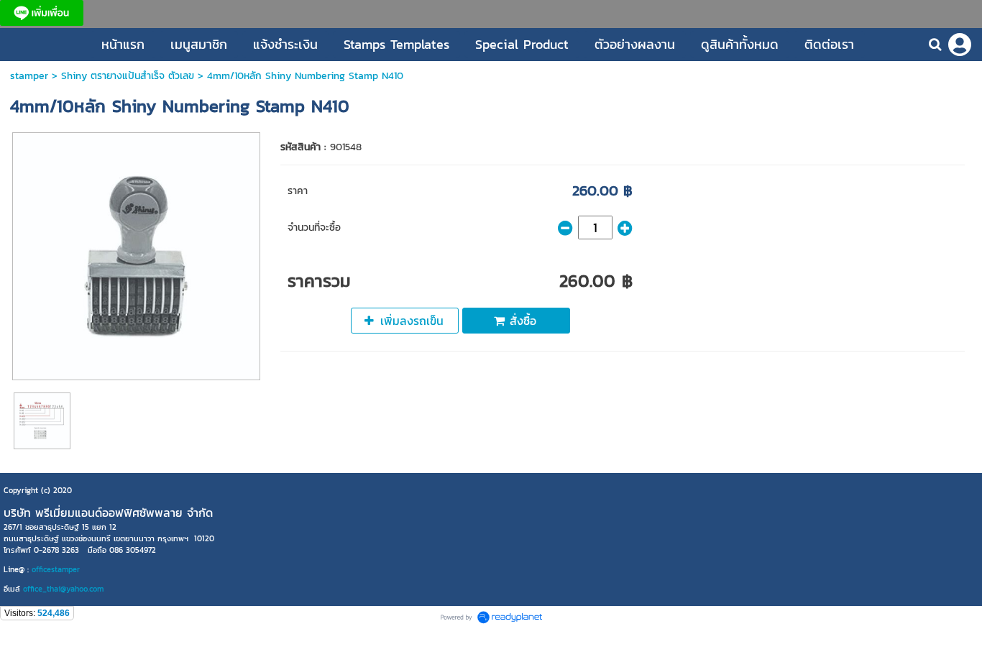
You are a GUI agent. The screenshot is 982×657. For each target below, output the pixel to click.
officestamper (56, 569)
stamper (29, 75)
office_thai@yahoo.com (63, 588)
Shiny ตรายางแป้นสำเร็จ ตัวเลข (127, 75)
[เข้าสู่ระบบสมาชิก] (959, 44)
